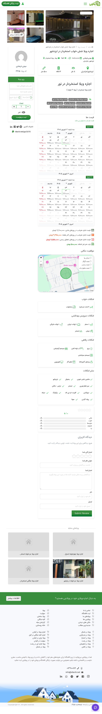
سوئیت (42, 613)
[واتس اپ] (65, 677)
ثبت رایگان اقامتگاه (10, 3)
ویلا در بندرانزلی (85, 635)
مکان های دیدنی (84, 622)
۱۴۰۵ (58, 133)
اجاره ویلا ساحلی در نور (55, 103)
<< (90, 133)
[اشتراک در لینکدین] (11, 126)
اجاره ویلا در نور (70, 103)
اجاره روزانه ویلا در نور (60, 99)
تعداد (21, 103)
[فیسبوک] (81, 677)
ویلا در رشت (86, 641)
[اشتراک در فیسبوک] (14, 126)
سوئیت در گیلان (39, 641)
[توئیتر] (76, 677)
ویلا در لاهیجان (85, 644)
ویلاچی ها (86, 619)
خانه (89, 47)
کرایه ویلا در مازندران (84, 106)
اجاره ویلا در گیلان (38, 632)
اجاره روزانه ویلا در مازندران (78, 99)
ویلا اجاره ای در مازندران (67, 106)
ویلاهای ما (86, 616)
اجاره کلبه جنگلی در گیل (37, 635)
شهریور (69, 133)
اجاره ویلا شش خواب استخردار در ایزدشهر (71, 51)
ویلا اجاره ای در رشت (37, 644)
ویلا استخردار (50, 58)
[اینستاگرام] (87, 677)
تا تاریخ (89, 177)
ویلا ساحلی (41, 616)
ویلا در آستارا (86, 638)
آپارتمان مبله (40, 622)
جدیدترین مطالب (84, 625)
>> (42, 133)
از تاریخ (89, 126)
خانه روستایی (40, 625)
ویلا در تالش (86, 647)
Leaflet (86, 291)
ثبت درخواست (21, 117)
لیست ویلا (81, 47)
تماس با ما (86, 610)
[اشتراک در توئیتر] (17, 126)
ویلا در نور (54, 106)
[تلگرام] (70, 677)
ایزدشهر (91, 61)
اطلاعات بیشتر (13, 598)
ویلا (56, 58)
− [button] (41, 261)
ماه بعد (49, 133)
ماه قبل (82, 133)
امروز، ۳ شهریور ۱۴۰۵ (66, 174)
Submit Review (82, 513)
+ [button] (41, 258)
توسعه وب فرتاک (76, 704)
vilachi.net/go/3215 (23, 132)
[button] (41, 265)
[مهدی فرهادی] (21, 57)
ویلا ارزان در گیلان (38, 638)
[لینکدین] (59, 677)
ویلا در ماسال (86, 632)
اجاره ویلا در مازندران (84, 103)
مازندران (85, 61)
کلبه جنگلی (41, 619)
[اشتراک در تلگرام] (20, 126)
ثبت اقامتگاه (86, 613)
